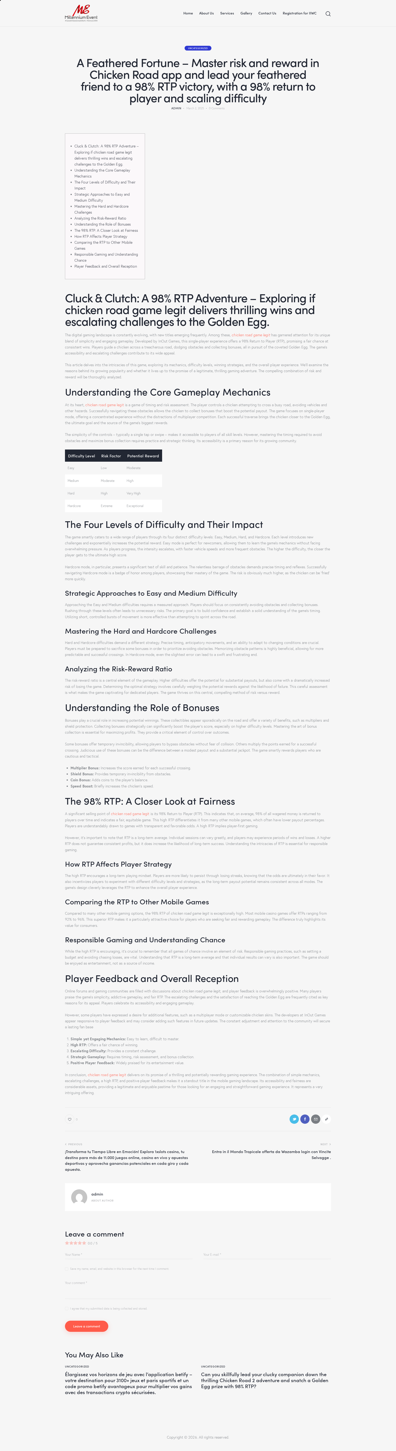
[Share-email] (315, 1119)
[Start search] (328, 14)
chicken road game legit (251, 335)
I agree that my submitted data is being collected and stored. (108, 1308)
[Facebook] (305, 1119)
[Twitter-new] (294, 1119)
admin (97, 1194)
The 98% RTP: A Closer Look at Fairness (106, 230)
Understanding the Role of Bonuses (102, 224)
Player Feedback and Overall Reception (105, 266)
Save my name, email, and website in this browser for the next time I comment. (119, 1269)
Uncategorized (198, 48)
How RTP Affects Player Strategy (100, 236)
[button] (71, 1119)
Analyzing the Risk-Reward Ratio (100, 218)
